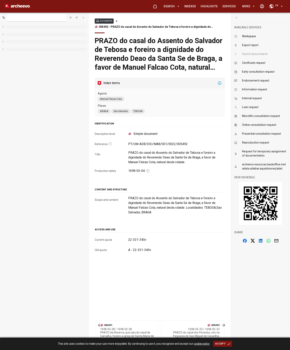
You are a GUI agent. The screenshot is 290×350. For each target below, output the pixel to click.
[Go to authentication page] (262, 6)
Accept (220, 343)
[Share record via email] (276, 241)
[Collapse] (83, 18)
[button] (170, 6)
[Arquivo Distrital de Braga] (18, 7)
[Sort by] (70, 18)
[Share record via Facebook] (245, 241)
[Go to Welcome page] (155, 6)
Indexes (190, 6)
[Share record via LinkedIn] (261, 241)
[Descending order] (77, 18)
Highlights (209, 6)
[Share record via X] (253, 241)
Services (229, 6)
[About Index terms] (220, 83)
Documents (104, 20)
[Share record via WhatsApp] (268, 241)
